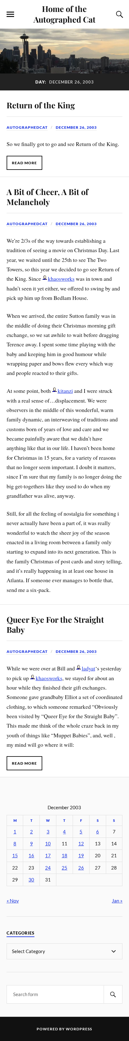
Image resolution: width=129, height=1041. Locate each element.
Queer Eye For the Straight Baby (55, 624)
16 (31, 855)
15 (15, 855)
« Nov (13, 900)
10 (48, 843)
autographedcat (27, 127)
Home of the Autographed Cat (64, 13)
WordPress (79, 1029)
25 (64, 867)
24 (48, 867)
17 (48, 855)
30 (31, 879)
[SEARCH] (113, 994)
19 (81, 855)
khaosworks (61, 278)
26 (81, 867)
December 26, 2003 (76, 127)
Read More (24, 162)
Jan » (117, 900)
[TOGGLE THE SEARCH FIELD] (118, 14)
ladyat (88, 668)
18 (64, 855)
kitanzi (65, 390)
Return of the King (41, 105)
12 (81, 843)
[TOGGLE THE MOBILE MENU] (10, 14)
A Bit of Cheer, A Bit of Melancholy (47, 196)
